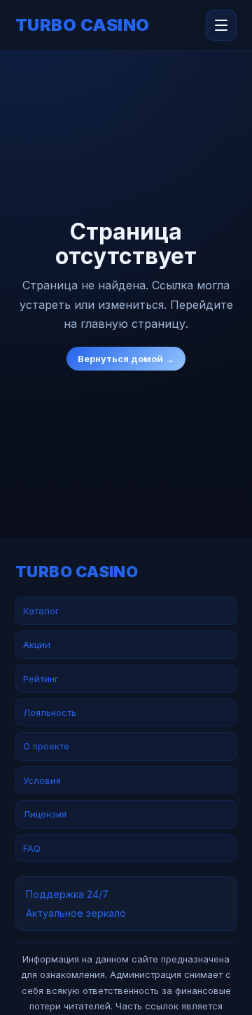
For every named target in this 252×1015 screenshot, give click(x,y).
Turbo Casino (82, 25)
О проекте (46, 746)
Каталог (41, 610)
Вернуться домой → (126, 358)
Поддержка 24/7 (67, 894)
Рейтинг (41, 678)
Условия (42, 780)
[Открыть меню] (221, 25)
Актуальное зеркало (76, 913)
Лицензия (44, 814)
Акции (36, 644)
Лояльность (49, 712)
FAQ (32, 848)
